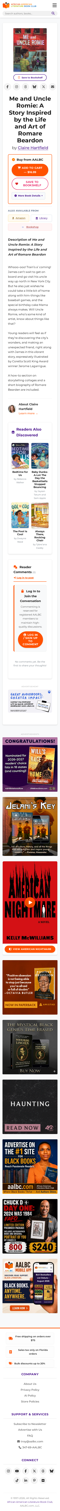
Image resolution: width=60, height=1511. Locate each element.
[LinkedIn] (25, 1480)
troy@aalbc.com (31, 1441)
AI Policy (30, 1395)
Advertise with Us (30, 1429)
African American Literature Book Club (29, 1501)
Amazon (21, 218)
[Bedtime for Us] (20, 457)
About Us (30, 1383)
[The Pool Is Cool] (20, 516)
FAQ (30, 1435)
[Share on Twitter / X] (43, 86)
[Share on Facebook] (7, 86)
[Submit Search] (52, 13)
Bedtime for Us (20, 473)
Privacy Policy (30, 1389)
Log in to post (25, 577)
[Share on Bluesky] (34, 86)
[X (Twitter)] (34, 1471)
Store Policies (30, 1401)
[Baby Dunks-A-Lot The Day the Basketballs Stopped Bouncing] (40, 457)
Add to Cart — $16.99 (31, 170)
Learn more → (28, 413)
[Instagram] (8, 1471)
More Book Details (29, 195)
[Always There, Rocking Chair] (40, 516)
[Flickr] (43, 1480)
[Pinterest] (34, 1480)
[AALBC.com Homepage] (19, 5)
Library (43, 218)
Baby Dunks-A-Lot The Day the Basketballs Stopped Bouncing (40, 480)
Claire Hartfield (33, 147)
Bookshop (32, 227)
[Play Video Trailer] (30, 902)
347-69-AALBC (32, 1447)
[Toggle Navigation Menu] (55, 5)
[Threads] (43, 1471)
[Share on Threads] (25, 86)
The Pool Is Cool (20, 533)
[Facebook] (25, 1471)
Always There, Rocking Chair (39, 536)
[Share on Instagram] (16, 86)
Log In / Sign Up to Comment (30, 639)
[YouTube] (17, 1471)
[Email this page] (52, 86)
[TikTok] (17, 1480)
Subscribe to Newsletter (30, 1424)
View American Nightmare (32, 949)
